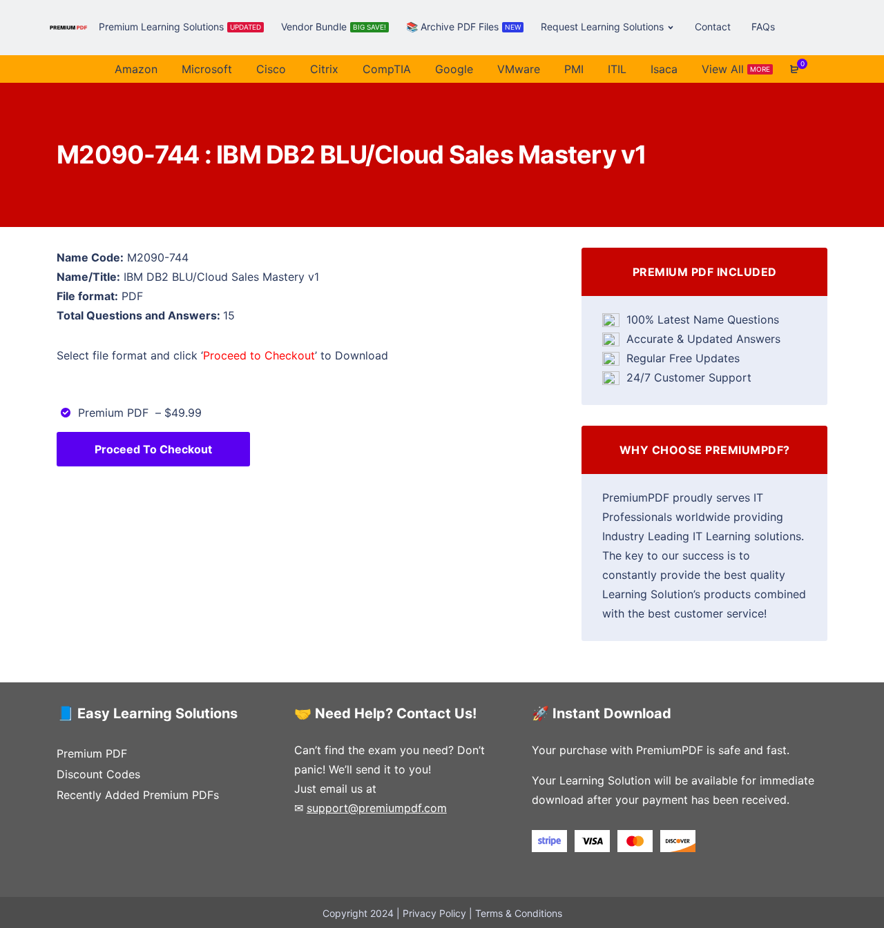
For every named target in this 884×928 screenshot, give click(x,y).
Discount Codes (98, 774)
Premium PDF (92, 753)
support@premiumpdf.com (377, 808)
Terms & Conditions (518, 913)
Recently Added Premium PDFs (138, 795)
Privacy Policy (434, 913)
